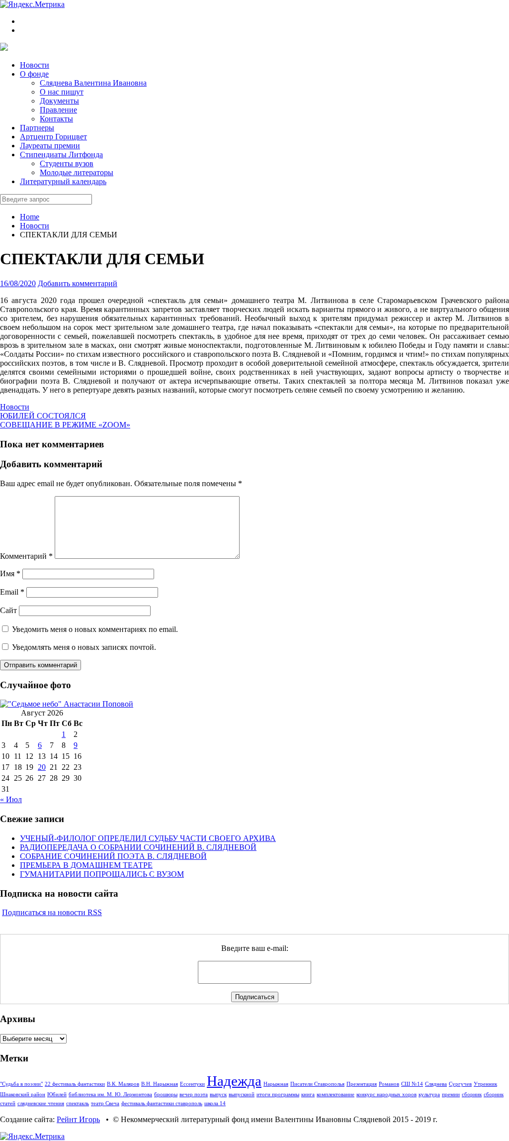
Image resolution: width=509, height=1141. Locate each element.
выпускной (241, 1094)
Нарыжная (275, 1084)
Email (12, 592)
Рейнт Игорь (78, 1119)
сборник (472, 1094)
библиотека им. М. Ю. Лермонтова (110, 1094)
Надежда (234, 1081)
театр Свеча (105, 1103)
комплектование (335, 1094)
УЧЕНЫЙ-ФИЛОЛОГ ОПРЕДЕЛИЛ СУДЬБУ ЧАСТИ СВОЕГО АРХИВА (148, 838)
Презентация (361, 1084)
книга (308, 1094)
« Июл (11, 799)
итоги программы (277, 1094)
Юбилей (57, 1094)
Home (29, 216)
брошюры (165, 1094)
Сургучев (460, 1084)
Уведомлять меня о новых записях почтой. (84, 647)
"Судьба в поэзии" (21, 1084)
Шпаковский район (22, 1094)
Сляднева (436, 1084)
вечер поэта (193, 1094)
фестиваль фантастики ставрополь (161, 1103)
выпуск (218, 1094)
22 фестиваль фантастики (75, 1084)
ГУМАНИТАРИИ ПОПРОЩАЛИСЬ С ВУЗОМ (102, 874)
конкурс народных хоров (386, 1094)
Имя (10, 573)
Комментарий (26, 556)
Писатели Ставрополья (317, 1084)
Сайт (8, 610)
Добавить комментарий (77, 283)
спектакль (77, 1103)
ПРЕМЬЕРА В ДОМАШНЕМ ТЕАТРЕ (86, 865)
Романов (389, 1084)
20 (42, 767)
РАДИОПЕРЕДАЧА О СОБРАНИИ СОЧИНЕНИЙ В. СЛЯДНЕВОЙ (138, 847)
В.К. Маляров (123, 1084)
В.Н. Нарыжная (159, 1084)
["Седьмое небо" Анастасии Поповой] (66, 704)
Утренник (485, 1084)
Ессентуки (192, 1084)
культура (429, 1094)
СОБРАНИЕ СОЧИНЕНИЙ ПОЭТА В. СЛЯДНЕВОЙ (113, 856)
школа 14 (215, 1103)
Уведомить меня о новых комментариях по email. (95, 629)
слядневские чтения (40, 1103)
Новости (34, 225)
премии (451, 1094)
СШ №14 (412, 1084)
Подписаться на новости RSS (52, 912)
